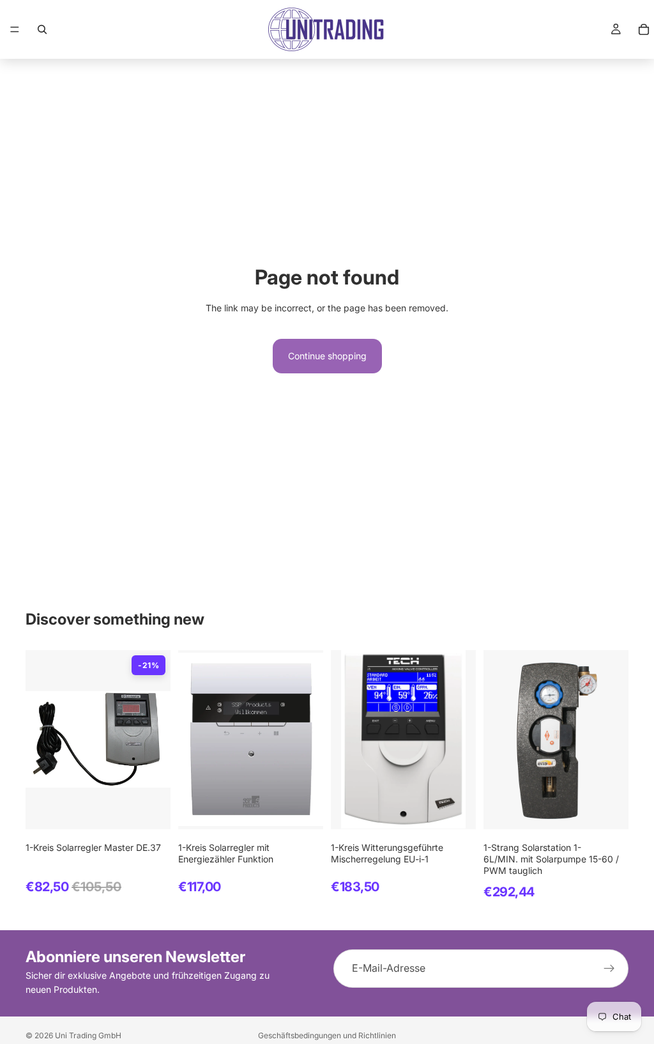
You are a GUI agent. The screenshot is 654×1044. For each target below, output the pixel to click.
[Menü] (14, 29)
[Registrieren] (609, 968)
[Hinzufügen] (150, 809)
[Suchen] (42, 29)
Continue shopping (327, 355)
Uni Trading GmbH (88, 1035)
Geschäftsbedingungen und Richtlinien (327, 1035)
